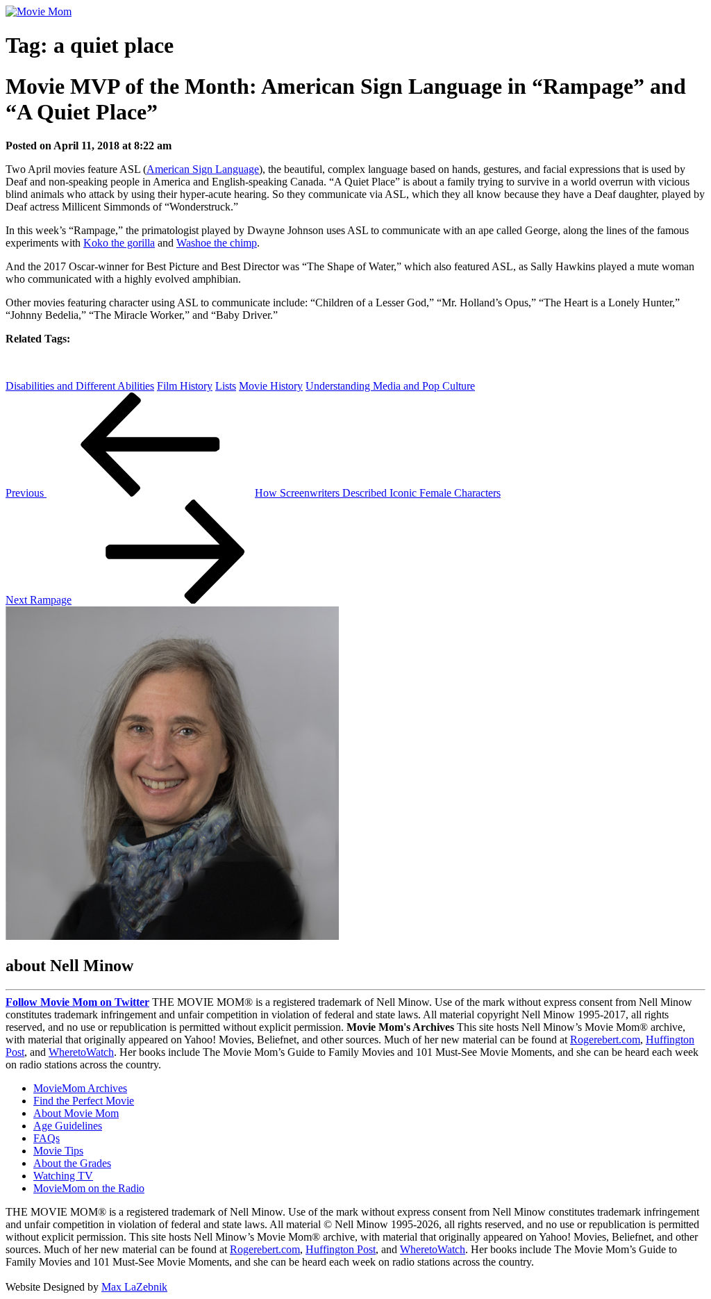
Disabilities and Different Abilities (80, 386)
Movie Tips (58, 1151)
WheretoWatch (81, 1052)
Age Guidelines (67, 1126)
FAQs (46, 1138)
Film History (184, 386)
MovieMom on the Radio (88, 1188)
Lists (225, 386)
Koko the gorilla (119, 243)
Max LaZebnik (134, 1287)
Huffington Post (341, 1249)
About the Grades (72, 1163)
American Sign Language (203, 169)
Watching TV (63, 1176)
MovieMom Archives (80, 1088)
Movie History (271, 386)
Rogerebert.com (605, 1039)
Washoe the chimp (216, 243)
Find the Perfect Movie (83, 1101)
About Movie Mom (76, 1113)
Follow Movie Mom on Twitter (77, 1002)
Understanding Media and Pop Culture (390, 386)
